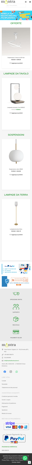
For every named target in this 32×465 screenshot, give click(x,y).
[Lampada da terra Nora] (16, 213)
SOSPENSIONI (16, 134)
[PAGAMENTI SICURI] (16, 331)
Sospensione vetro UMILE (16, 169)
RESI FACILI (16, 325)
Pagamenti (5, 406)
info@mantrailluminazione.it (11, 360)
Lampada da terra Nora (16, 229)
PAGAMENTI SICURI (16, 337)
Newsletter (4, 384)
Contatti (4, 380)
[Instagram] (11, 372)
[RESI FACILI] (16, 319)
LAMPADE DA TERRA (16, 194)
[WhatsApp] (17, 372)
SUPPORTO (16, 312)
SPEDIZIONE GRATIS (16, 299)
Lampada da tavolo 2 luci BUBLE (16, 107)
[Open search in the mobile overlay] (16, 5)
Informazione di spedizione (9, 403)
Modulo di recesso (6, 413)
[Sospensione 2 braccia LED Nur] (16, 42)
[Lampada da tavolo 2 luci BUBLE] (16, 92)
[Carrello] (30, 2)
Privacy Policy (5, 460)
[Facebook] (5, 372)
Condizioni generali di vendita (10, 396)
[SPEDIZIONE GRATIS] (16, 293)
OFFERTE (16, 23)
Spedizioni (4, 410)
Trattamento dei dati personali (9, 387)
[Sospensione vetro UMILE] (16, 153)
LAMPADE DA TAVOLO (16, 73)
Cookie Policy (14, 460)
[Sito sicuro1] (16, 281)
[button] (25, 2)
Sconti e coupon (6, 399)
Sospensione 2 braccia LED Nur (16, 57)
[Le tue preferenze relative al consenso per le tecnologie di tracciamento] (29, 462)
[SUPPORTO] (16, 306)
